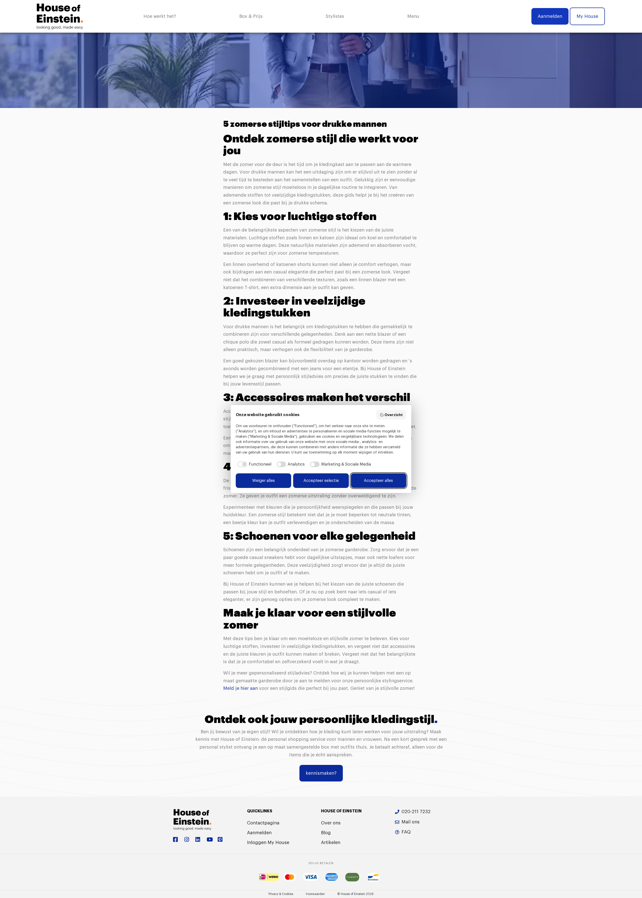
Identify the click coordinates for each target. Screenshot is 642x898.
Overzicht (393, 415)
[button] (413, 16)
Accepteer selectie (321, 481)
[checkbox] (253, 464)
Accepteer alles (378, 481)
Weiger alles (263, 481)
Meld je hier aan (240, 688)
